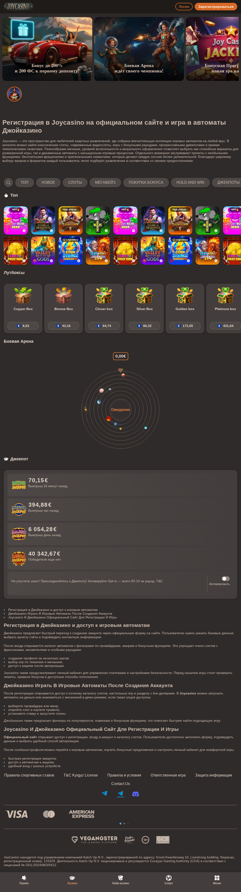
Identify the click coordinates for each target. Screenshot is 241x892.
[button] (120, 182)
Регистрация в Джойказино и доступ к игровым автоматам (53, 610)
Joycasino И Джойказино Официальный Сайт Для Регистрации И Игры (62, 617)
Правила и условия (124, 775)
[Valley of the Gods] (43, 250)
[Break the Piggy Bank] (16, 250)
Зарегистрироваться (215, 6)
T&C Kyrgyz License (81, 775)
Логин (184, 6)
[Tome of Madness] (43, 220)
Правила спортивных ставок (29, 775)
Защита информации (213, 775)
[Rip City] (98, 220)
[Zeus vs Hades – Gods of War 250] (98, 250)
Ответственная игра (168, 775)
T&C (159, 581)
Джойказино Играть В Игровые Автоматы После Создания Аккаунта (60, 613)
